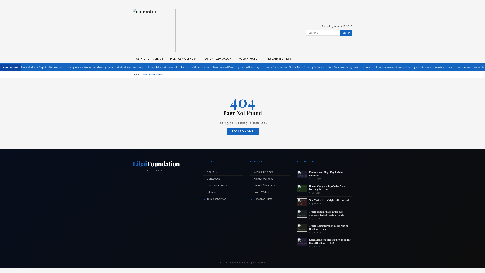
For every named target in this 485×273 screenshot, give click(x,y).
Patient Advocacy (218, 58)
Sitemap (212, 192)
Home (136, 74)
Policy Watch (249, 58)
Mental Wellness (183, 58)
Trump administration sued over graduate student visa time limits (101, 67)
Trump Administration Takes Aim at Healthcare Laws (173, 67)
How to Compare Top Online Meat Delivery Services (289, 67)
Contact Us (213, 178)
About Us (212, 171)
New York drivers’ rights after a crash (36, 67)
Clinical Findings (149, 58)
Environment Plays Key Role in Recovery (231, 67)
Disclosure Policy (217, 185)
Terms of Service (216, 199)
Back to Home (242, 131)
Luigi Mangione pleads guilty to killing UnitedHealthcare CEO (330, 241)
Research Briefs (279, 58)
